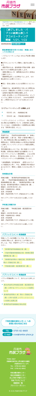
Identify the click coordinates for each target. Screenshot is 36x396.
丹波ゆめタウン (20, 364)
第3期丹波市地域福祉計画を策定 (15, 304)
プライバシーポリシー (18, 385)
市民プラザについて (18, 380)
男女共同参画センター (18, 375)
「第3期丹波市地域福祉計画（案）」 (16, 249)
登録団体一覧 (18, 383)
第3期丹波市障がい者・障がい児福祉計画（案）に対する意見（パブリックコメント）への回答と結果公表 (18, 297)
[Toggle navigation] (32, 5)
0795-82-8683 (20, 330)
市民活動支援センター (18, 373)
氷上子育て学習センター (18, 378)
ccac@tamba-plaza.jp (23, 334)
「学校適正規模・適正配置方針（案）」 (17, 266)
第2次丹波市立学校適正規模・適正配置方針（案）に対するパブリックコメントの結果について (18, 288)
